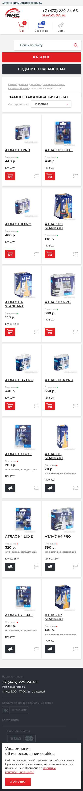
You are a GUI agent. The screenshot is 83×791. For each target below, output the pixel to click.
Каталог (23, 85)
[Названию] (50, 107)
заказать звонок (53, 15)
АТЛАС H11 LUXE (59, 150)
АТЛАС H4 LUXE (19, 536)
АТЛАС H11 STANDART (54, 226)
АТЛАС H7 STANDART (54, 617)
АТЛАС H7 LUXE (19, 615)
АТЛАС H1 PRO (17, 150)
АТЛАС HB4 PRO (59, 380)
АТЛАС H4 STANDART (14, 304)
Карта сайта (10, 720)
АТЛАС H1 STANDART (54, 456)
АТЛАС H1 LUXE (18, 454)
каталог (41, 57)
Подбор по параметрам (41, 69)
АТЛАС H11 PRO (18, 224)
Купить (10, 176)
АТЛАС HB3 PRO (19, 380)
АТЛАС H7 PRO (58, 302)
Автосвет (35, 85)
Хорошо (18, 782)
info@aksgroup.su (13, 687)
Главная (12, 85)
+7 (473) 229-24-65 (60, 11)
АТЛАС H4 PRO (58, 536)
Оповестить (10, 488)
